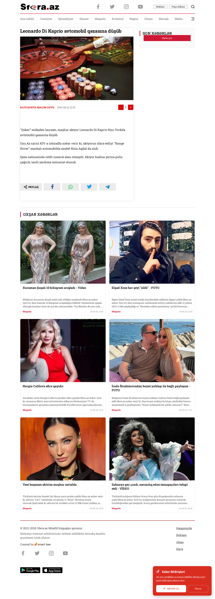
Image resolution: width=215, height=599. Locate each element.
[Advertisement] (167, 58)
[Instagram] (126, 7)
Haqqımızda (184, 528)
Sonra (198, 588)
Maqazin (100, 18)
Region (134, 18)
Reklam (160, 6)
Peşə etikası (178, 6)
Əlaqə (180, 542)
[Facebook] (98, 7)
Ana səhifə (27, 18)
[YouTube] (140, 7)
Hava (179, 549)
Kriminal (117, 18)
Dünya (148, 18)
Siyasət (84, 18)
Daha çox (167, 38)
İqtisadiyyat (65, 18)
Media (179, 18)
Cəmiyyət (46, 18)
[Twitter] (112, 7)
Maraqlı (164, 18)
